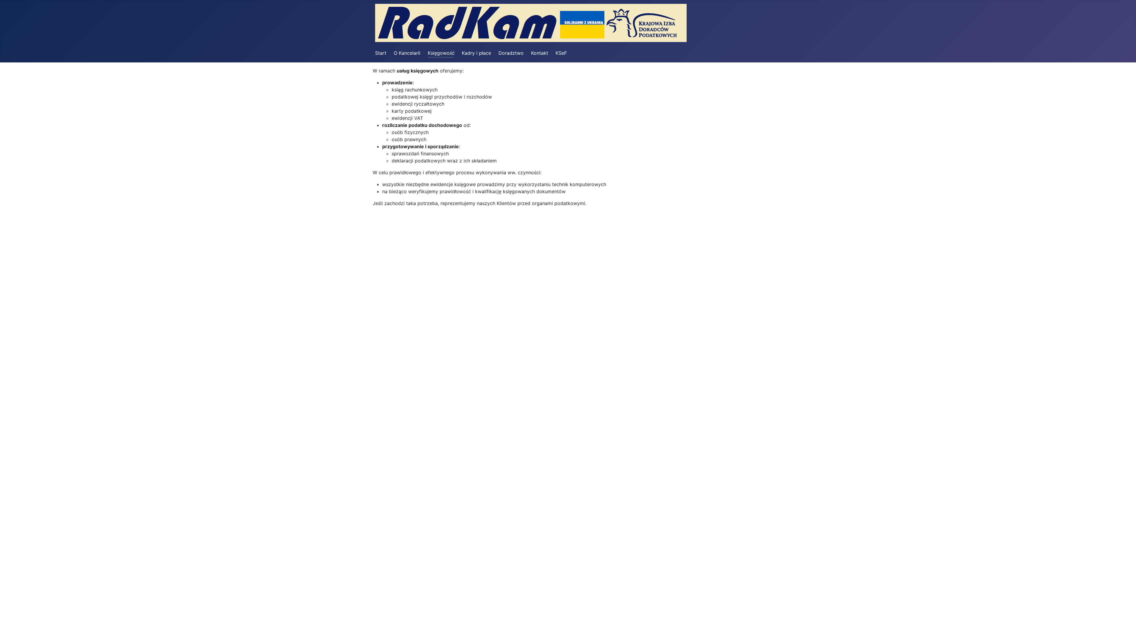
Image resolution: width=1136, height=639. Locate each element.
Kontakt (539, 53)
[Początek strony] (1125, 628)
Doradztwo (511, 53)
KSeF (561, 53)
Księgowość (441, 53)
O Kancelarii (407, 53)
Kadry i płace (476, 53)
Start (380, 53)
